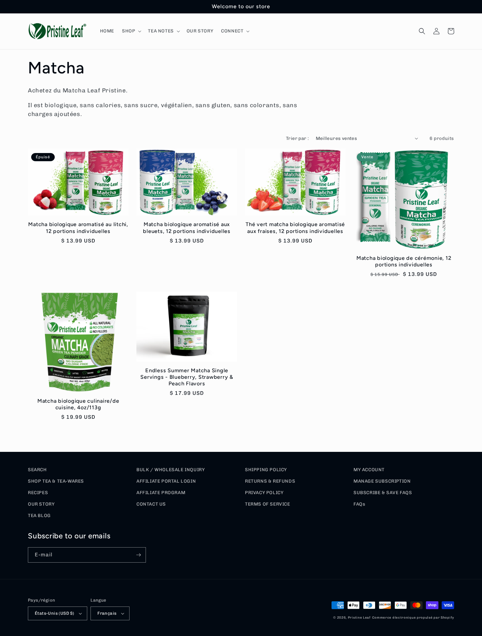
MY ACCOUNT (369, 469)
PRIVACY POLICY (264, 492)
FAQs (359, 504)
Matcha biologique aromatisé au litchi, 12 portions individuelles (78, 227)
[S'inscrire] (138, 555)
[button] (131, 31)
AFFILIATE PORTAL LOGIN (166, 481)
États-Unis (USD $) (54, 613)
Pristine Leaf (359, 618)
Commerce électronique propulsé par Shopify (413, 618)
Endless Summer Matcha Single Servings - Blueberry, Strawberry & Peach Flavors (186, 377)
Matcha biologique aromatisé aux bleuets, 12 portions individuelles (187, 227)
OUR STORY (41, 504)
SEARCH (37, 469)
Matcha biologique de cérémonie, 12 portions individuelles (404, 261)
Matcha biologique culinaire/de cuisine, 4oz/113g (78, 404)
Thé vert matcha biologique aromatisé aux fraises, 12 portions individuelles (295, 227)
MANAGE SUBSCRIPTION (382, 481)
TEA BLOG (39, 515)
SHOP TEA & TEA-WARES (56, 481)
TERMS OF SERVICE (267, 504)
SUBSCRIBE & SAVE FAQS (382, 492)
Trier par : (297, 138)
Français (106, 613)
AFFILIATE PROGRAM (160, 492)
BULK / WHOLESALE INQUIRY (170, 469)
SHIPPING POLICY (266, 469)
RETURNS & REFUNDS (270, 481)
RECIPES (38, 492)
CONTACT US (151, 504)
